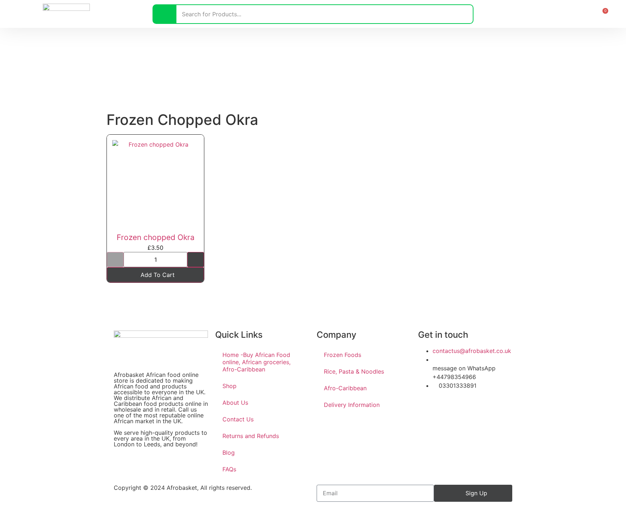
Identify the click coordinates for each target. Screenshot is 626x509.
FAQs (229, 469)
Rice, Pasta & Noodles (354, 371)
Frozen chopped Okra (156, 237)
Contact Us (238, 419)
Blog (228, 452)
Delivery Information (352, 404)
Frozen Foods (342, 354)
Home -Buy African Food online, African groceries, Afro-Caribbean (256, 362)
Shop (229, 386)
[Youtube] (467, 406)
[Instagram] (447, 406)
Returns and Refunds (250, 435)
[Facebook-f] (427, 406)
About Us (235, 402)
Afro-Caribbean (345, 388)
